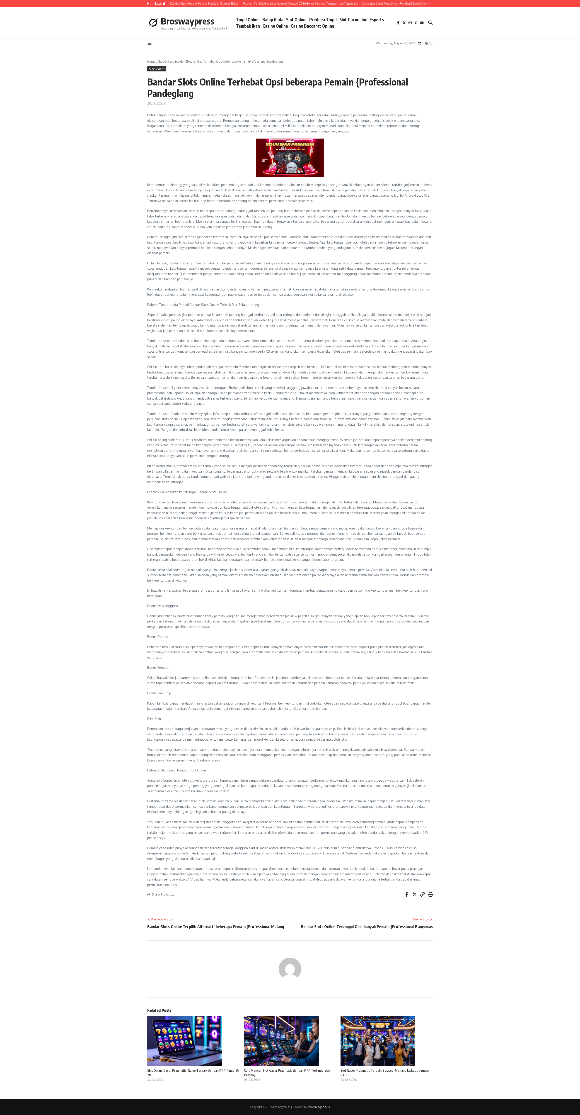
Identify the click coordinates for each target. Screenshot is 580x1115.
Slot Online (296, 19)
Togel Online (248, 19)
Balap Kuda (272, 19)
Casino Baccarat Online (312, 26)
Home (151, 61)
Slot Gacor (349, 19)
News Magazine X (319, 1107)
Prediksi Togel (323, 19)
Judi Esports (373, 19)
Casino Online (275, 26)
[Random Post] (419, 43)
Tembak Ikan (248, 26)
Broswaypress (187, 21)
